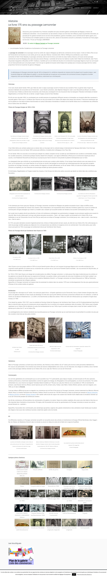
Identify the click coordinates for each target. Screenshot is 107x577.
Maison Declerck (40, 43)
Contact (96, 8)
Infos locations (86, 8)
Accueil (51, 8)
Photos (77, 8)
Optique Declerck (31, 394)
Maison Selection (92, 392)
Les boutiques (60, 8)
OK (74, 574)
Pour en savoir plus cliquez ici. (84, 574)
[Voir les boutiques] (21, 564)
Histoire (70, 8)
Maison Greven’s (14, 394)
